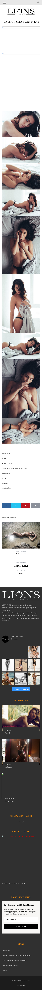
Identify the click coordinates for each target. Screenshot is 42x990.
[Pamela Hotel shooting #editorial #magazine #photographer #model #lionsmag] (34, 665)
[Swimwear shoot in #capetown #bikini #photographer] (8, 678)
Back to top (21, 986)
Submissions (6, 950)
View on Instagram (22, 689)
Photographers (9, 798)
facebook (5, 483)
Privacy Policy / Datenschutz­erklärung (14, 960)
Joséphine (8, 767)
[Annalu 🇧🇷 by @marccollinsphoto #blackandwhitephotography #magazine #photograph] (8, 665)
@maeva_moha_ (7, 463)
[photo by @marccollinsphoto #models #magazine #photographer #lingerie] (34, 652)
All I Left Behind (21, 564)
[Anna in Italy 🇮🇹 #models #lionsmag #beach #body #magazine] (21, 665)
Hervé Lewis (9, 801)
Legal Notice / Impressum (10, 965)
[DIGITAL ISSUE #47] (21, 859)
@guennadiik (6, 473)
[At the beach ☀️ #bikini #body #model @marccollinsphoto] (21, 678)
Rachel (7, 733)
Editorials (8, 730)
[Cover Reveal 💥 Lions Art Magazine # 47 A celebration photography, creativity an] (21, 652)
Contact (4, 970)
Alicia (21, 572)
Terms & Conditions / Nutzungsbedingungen (16, 955)
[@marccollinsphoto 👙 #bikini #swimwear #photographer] (34, 678)
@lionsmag (14, 639)
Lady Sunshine (21, 554)
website (4, 458)
